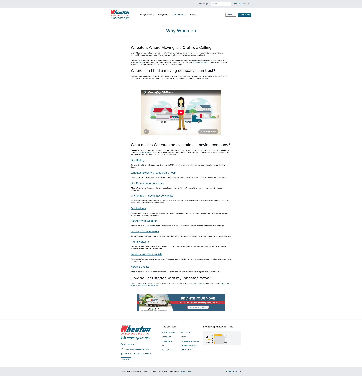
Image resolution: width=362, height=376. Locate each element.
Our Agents (140, 62)
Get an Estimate (245, 14)
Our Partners (138, 208)
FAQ (163, 345)
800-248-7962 (240, 4)
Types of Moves (167, 341)
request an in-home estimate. (148, 285)
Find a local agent (203, 4)
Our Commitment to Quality (147, 183)
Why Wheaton (179, 15)
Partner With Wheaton (144, 220)
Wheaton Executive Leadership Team (153, 172)
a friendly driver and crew (201, 62)
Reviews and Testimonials (146, 254)
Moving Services (146, 15)
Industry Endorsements (145, 231)
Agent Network (140, 241)
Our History (138, 160)
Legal (183, 371)
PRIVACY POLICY (186, 350)
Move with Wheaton (168, 332)
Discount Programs (168, 350)
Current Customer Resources (190, 341)
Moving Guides (163, 15)
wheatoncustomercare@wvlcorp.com (136, 349)
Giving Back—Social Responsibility (152, 195)
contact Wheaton (199, 283)
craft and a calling (144, 152)
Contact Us (230, 14)
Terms (189, 371)
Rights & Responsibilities (189, 345)
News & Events (140, 266)
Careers (193, 15)
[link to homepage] (120, 14)
